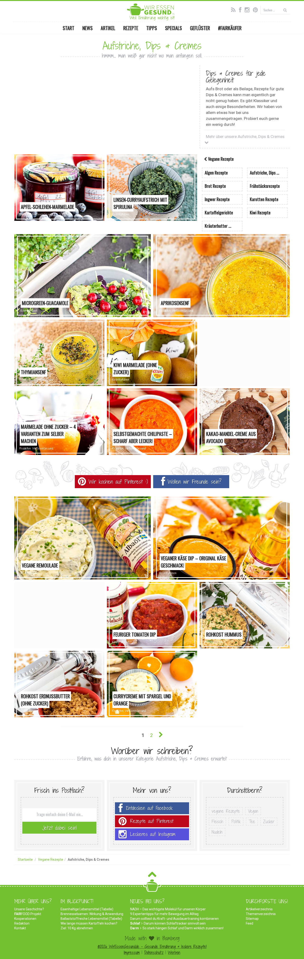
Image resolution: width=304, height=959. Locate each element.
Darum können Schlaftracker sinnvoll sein (175, 923)
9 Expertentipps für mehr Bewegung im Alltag (164, 914)
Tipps (151, 28)
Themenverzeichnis (261, 914)
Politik (236, 821)
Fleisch (217, 821)
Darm (134, 928)
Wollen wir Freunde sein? (193, 481)
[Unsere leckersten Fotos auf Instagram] (248, 9)
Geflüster (200, 28)
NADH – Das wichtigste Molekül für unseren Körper (168, 909)
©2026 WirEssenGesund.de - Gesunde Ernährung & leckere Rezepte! (152, 946)
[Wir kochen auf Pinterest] (256, 9)
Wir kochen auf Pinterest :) (117, 481)
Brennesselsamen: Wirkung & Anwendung (92, 914)
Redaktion (21, 923)
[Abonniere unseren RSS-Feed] (234, 9)
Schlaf (135, 923)
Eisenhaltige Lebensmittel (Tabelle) (87, 909)
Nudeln (217, 832)
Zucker (269, 821)
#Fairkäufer (230, 28)
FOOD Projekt (27, 914)
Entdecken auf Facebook (149, 808)
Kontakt (20, 928)
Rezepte (130, 28)
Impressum (132, 952)
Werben (174, 952)
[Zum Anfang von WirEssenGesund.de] (152, 876)
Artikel (108, 28)
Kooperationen (25, 919)
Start (68, 28)
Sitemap (252, 919)
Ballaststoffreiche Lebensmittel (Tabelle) (91, 919)
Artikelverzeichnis (259, 909)
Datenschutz (153, 952)
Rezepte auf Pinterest (151, 821)
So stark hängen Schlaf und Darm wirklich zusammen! (182, 928)
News (87, 28)
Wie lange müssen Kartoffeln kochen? (89, 923)
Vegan (253, 811)
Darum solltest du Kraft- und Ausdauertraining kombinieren (174, 919)
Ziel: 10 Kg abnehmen (77, 928)
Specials (173, 28)
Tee (252, 821)
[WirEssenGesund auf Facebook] (241, 9)
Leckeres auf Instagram (153, 834)
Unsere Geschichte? (29, 909)
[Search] (285, 10)
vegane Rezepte (226, 811)
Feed (249, 923)
